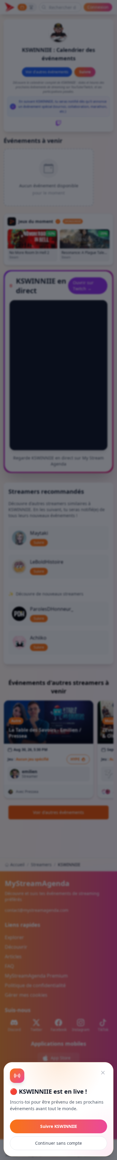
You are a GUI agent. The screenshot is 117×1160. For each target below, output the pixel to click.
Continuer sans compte (58, 1143)
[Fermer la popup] (103, 1072)
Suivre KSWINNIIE (58, 1126)
